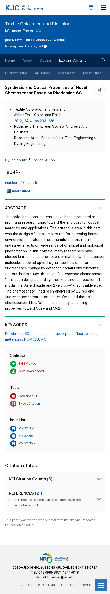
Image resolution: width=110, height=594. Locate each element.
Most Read (66, 73)
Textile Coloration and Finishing (38, 23)
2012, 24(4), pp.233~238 (34, 121)
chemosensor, (43, 334)
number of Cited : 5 (21, 183)
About (27, 60)
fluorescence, (87, 334)
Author (45, 60)
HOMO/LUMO (35, 339)
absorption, (65, 334)
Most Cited (92, 73)
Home (10, 60)
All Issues (42, 73)
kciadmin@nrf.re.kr (60, 577)
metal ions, (14, 339)
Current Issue (16, 73)
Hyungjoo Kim (16, 160)
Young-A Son (44, 160)
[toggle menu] (103, 7)
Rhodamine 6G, (17, 334)
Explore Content (72, 60)
